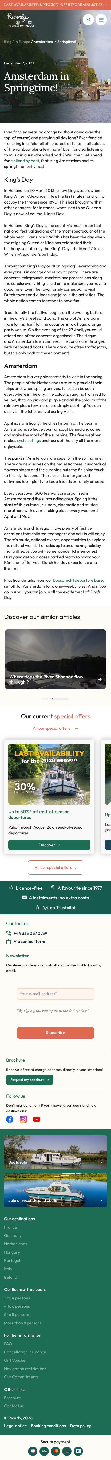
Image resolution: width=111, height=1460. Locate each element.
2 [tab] (47, 699)
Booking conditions (48, 1425)
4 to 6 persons (17, 1306)
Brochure (12, 1397)
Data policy (80, 1425)
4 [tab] (60, 699)
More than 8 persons (23, 1322)
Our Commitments (21, 1376)
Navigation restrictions (25, 1368)
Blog (7, 41)
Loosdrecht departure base (78, 580)
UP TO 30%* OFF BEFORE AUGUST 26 (71, 4)
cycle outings (29, 440)
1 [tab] (44, 699)
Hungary (12, 1252)
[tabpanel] (55, 659)
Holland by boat (25, 160)
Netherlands (15, 1243)
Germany (13, 1235)
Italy (8, 1268)
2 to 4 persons (17, 1297)
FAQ (8, 1343)
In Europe (22, 41)
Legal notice (15, 1425)
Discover (47, 844)
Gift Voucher (15, 1360)
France (10, 1227)
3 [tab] (50, 699)
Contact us (14, 1405)
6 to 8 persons (17, 1314)
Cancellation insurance (25, 1351)
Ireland (10, 1277)
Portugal (12, 1260)
